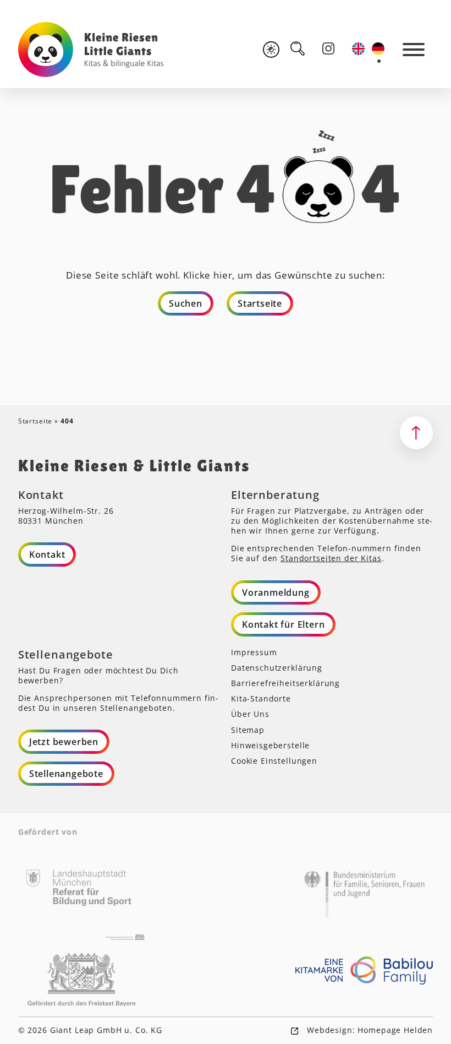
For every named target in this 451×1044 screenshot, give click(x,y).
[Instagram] (328, 48)
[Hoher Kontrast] (271, 49)
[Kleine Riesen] (91, 49)
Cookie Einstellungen (274, 760)
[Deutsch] (379, 48)
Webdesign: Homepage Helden (368, 1030)
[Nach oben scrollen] (416, 432)
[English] (359, 48)
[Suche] (297, 48)
